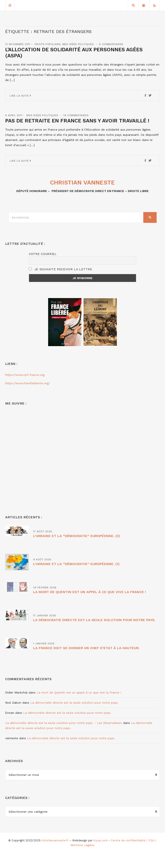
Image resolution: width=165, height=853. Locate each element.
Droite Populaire (48, 44)
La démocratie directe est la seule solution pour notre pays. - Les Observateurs (63, 723)
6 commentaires (111, 44)
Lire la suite (20, 95)
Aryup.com (100, 840)
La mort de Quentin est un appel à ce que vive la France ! (89, 592)
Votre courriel (43, 254)
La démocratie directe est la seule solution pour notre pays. (94, 620)
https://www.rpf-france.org (24, 375)
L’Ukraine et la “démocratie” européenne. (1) (76, 564)
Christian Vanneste (82, 182)
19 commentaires (76, 115)
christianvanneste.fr (55, 840)
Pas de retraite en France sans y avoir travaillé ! (77, 121)
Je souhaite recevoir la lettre (62, 269)
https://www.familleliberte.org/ (27, 383)
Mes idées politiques (78, 44)
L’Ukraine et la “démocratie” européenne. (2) (76, 536)
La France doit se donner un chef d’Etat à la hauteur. (86, 648)
